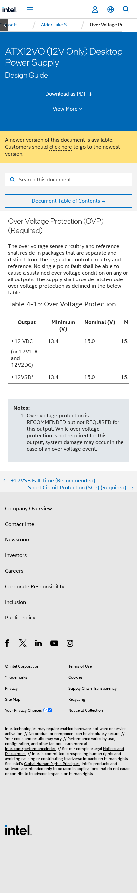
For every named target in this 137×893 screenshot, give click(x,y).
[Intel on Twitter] (23, 644)
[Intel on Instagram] (70, 644)
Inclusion (15, 602)
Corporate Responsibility (34, 586)
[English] (110, 9)
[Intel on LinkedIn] (39, 644)
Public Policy (20, 617)
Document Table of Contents (66, 200)
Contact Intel (20, 524)
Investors (16, 555)
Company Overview (28, 508)
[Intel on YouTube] (55, 644)
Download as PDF (66, 93)
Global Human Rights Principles (52, 763)
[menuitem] (53, 25)
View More (65, 109)
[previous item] (4, 25)
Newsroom (18, 539)
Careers (14, 570)
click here (60, 146)
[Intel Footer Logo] (18, 829)
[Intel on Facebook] (7, 644)
